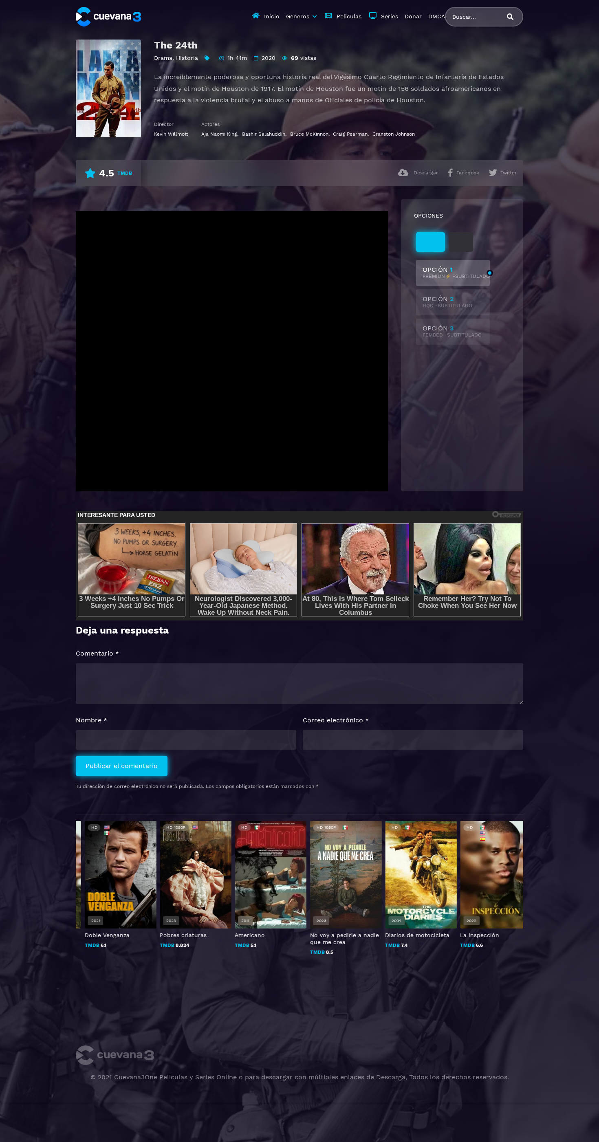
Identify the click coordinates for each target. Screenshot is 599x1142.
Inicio (272, 16)
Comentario (97, 653)
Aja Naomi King (219, 134)
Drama (163, 58)
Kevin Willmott (171, 134)
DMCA (436, 16)
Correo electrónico (336, 720)
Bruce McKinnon (309, 134)
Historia (187, 58)
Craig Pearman (350, 134)
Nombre (91, 720)
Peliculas (349, 16)
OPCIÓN (456, 272)
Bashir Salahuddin (263, 134)
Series (389, 16)
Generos (297, 16)
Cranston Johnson (393, 134)
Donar (413, 16)
